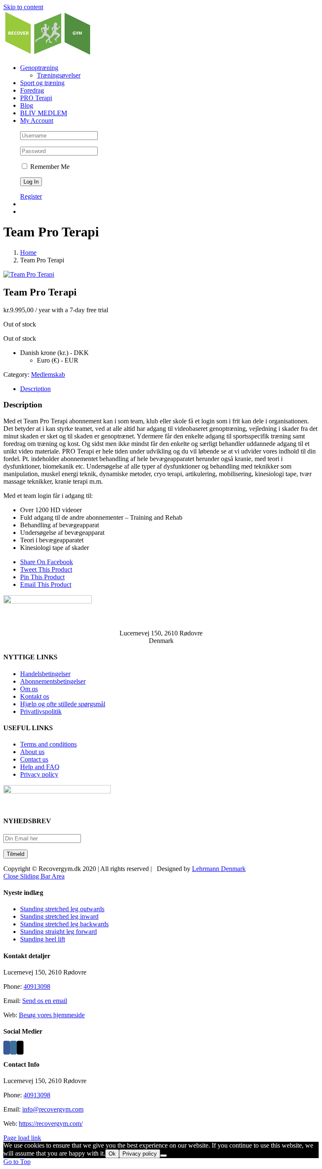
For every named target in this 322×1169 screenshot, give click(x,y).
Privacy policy (39, 774)
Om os (29, 688)
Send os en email (44, 1000)
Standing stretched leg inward (59, 916)
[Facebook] (6, 1048)
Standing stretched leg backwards (64, 924)
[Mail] (20, 1048)
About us (32, 751)
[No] (163, 1155)
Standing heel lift (42, 939)
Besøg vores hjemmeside (52, 1015)
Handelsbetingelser (45, 673)
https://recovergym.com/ (51, 1123)
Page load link (22, 1137)
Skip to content (23, 6)
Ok (112, 1154)
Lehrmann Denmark (219, 868)
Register (31, 196)
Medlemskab (48, 374)
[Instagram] (13, 1048)
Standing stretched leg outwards (62, 908)
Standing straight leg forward (58, 931)
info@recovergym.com (52, 1109)
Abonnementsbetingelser (53, 681)
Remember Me (49, 166)
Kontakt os (34, 696)
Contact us (34, 759)
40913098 (36, 986)
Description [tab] (35, 388)
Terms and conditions (48, 744)
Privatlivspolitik (41, 711)
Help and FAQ (40, 766)
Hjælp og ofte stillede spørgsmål (62, 704)
